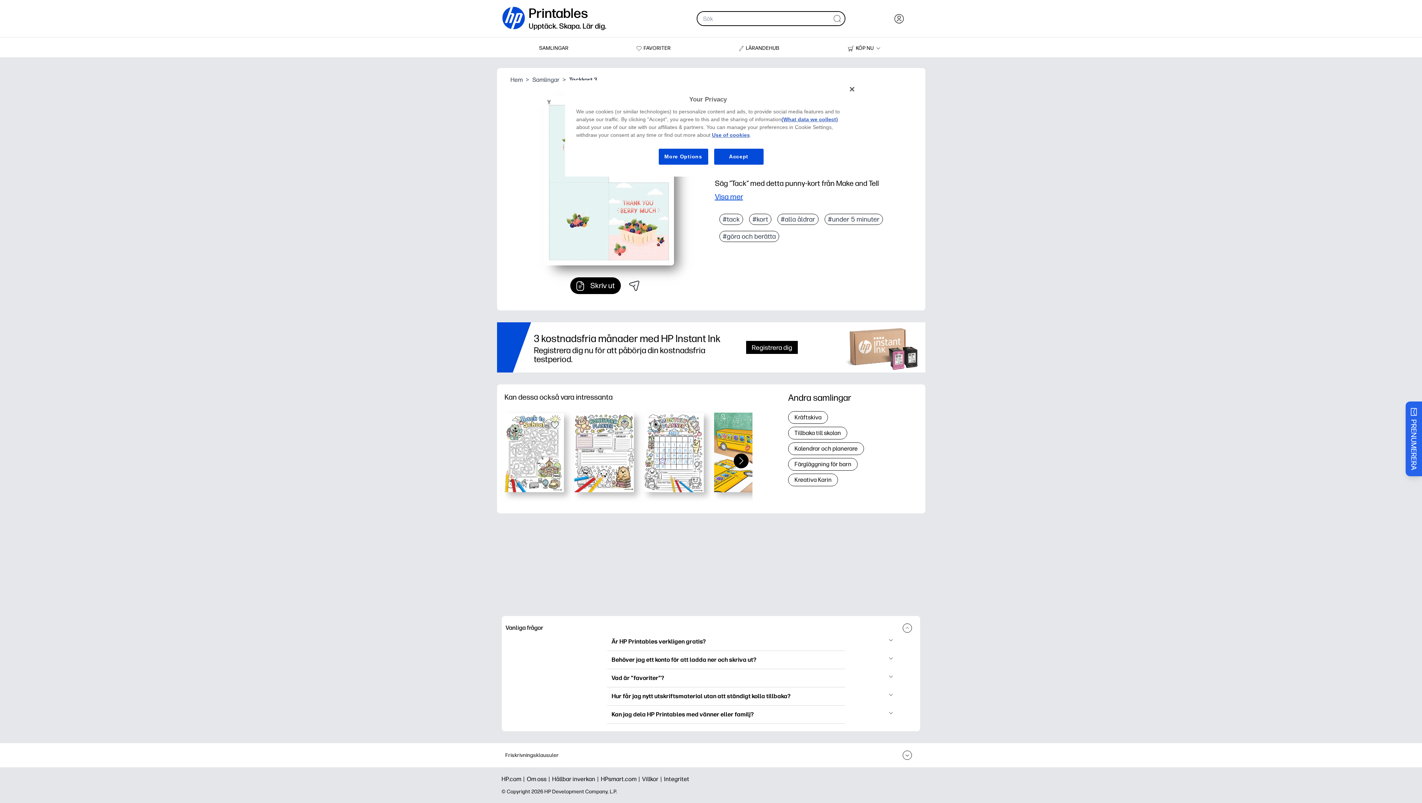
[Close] (852, 89)
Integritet (676, 779)
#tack (731, 219)
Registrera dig (772, 347)
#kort (760, 219)
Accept (738, 156)
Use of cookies (731, 135)
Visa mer (729, 196)
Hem (516, 79)
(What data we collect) (809, 119)
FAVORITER (657, 48)
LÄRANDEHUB (762, 48)
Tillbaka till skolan (817, 432)
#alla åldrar (798, 219)
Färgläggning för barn (822, 464)
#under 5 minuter (854, 219)
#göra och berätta (749, 236)
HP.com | (514, 779)
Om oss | (539, 779)
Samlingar (546, 79)
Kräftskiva (808, 417)
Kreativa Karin (813, 479)
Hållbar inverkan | (576, 779)
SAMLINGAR (553, 48)
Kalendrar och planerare (826, 448)
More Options (683, 156)
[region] (713, 128)
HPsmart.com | (621, 779)
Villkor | (653, 779)
